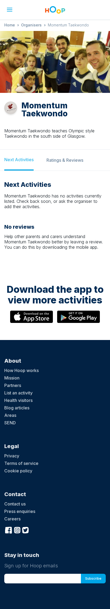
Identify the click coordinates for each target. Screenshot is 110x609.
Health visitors (18, 400)
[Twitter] (25, 529)
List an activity (18, 393)
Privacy (11, 455)
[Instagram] (17, 529)
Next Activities (19, 159)
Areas (10, 415)
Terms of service (21, 463)
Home (9, 25)
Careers (12, 518)
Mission (11, 378)
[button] (9, 9)
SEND (10, 422)
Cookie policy (18, 470)
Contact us (15, 504)
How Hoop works (21, 370)
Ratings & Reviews (64, 160)
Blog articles (16, 407)
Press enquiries (19, 511)
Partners (12, 385)
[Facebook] (8, 529)
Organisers (31, 25)
